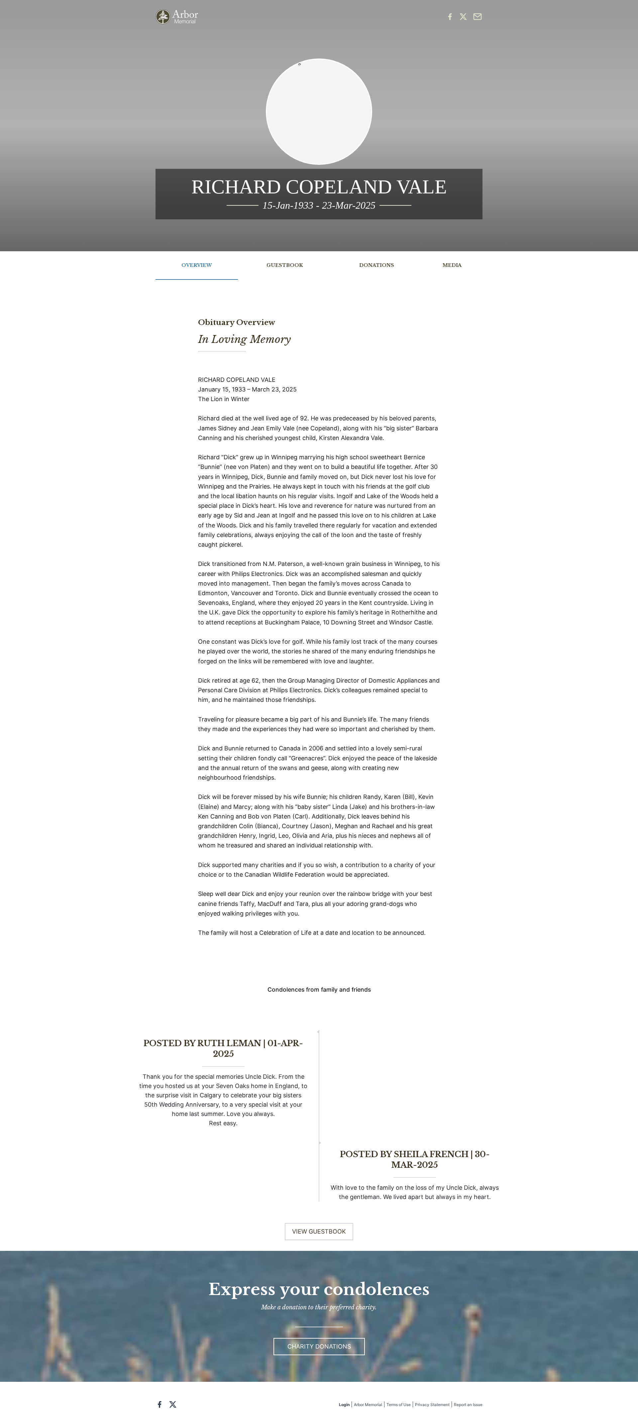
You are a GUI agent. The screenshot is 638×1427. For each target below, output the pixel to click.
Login (344, 1404)
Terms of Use (398, 1404)
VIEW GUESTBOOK (319, 1231)
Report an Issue (468, 1404)
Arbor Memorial (368, 1404)
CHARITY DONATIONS (319, 1346)
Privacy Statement (432, 1404)
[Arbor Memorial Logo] (177, 16)
